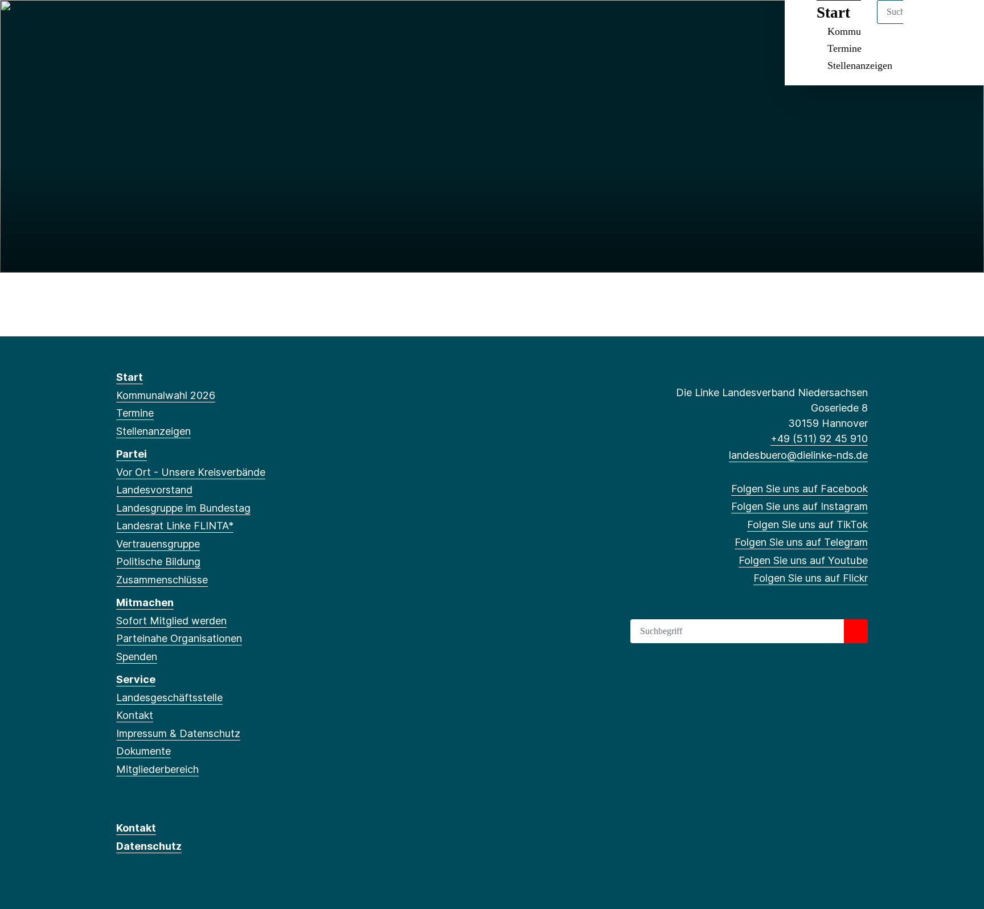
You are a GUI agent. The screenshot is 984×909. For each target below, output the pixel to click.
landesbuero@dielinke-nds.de (798, 455)
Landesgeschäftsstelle (169, 698)
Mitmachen (145, 602)
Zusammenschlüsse (162, 580)
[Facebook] (122, 24)
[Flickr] (216, 24)
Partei (131, 454)
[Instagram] (141, 24)
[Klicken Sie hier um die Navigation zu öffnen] (960, 23)
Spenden (136, 657)
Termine (844, 48)
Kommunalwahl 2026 (165, 395)
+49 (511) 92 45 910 (819, 439)
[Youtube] (197, 24)
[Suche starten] (856, 631)
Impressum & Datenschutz (178, 733)
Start (129, 377)
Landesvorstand (154, 490)
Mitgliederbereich (157, 769)
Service (135, 679)
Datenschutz (149, 846)
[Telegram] (178, 24)
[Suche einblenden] (926, 23)
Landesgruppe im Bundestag (183, 508)
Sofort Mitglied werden (171, 621)
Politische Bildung (158, 561)
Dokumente (143, 751)
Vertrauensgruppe (158, 544)
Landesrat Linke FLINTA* (174, 526)
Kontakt (134, 715)
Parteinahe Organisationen (179, 638)
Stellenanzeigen (859, 65)
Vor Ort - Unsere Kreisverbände (190, 472)
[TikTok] (160, 24)
